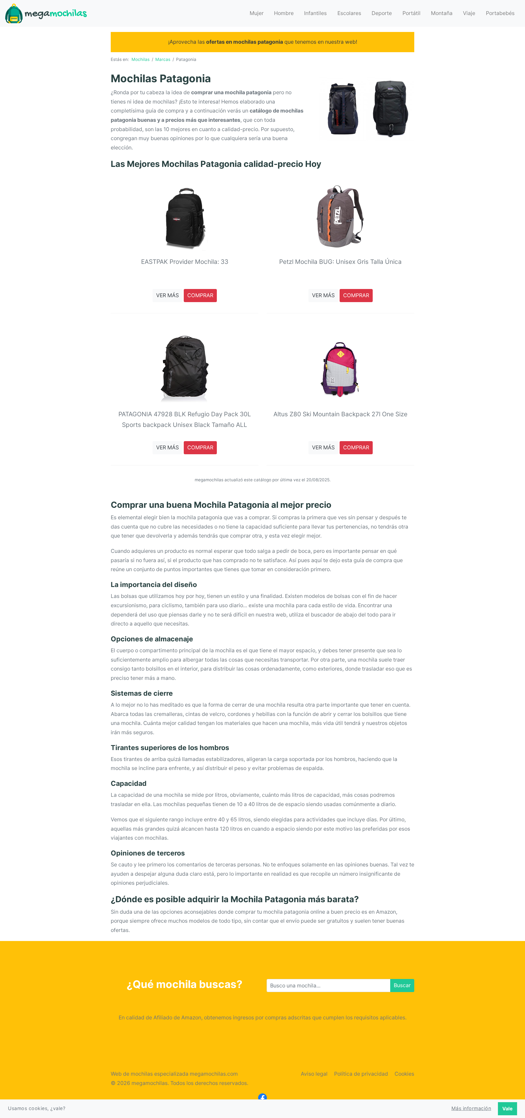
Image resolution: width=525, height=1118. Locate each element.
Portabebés (500, 13)
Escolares (349, 13)
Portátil (411, 13)
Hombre (284, 13)
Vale (507, 1108)
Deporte (382, 13)
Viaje (469, 13)
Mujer (257, 13)
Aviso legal (314, 1073)
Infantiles (315, 13)
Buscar (402, 985)
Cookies (404, 1073)
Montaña (442, 13)
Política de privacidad (361, 1073)
